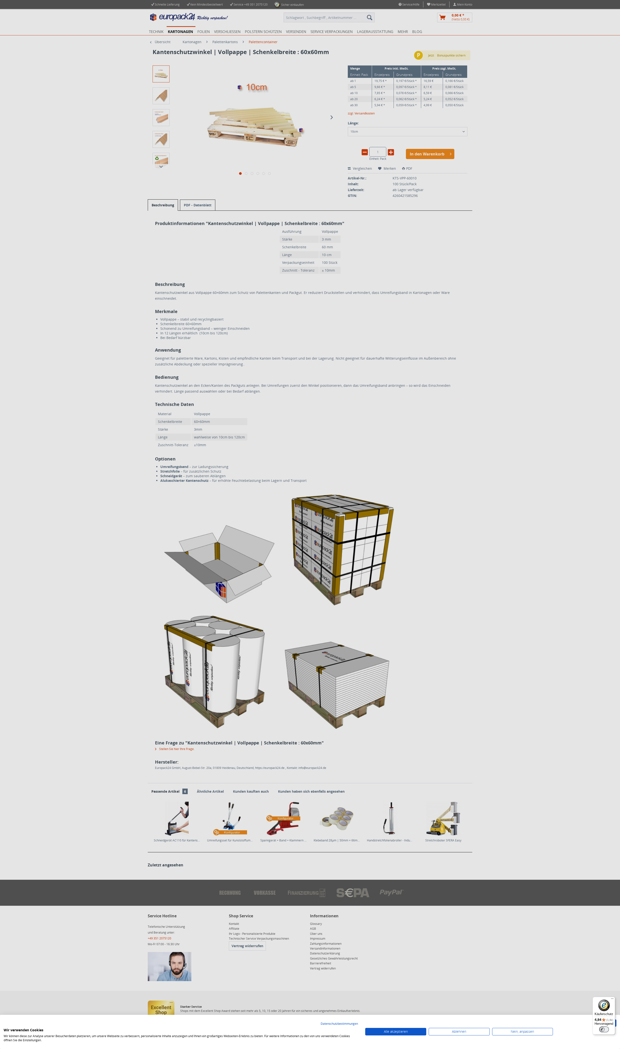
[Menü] (612, 1000)
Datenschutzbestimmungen (339, 1024)
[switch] (604, 1029)
